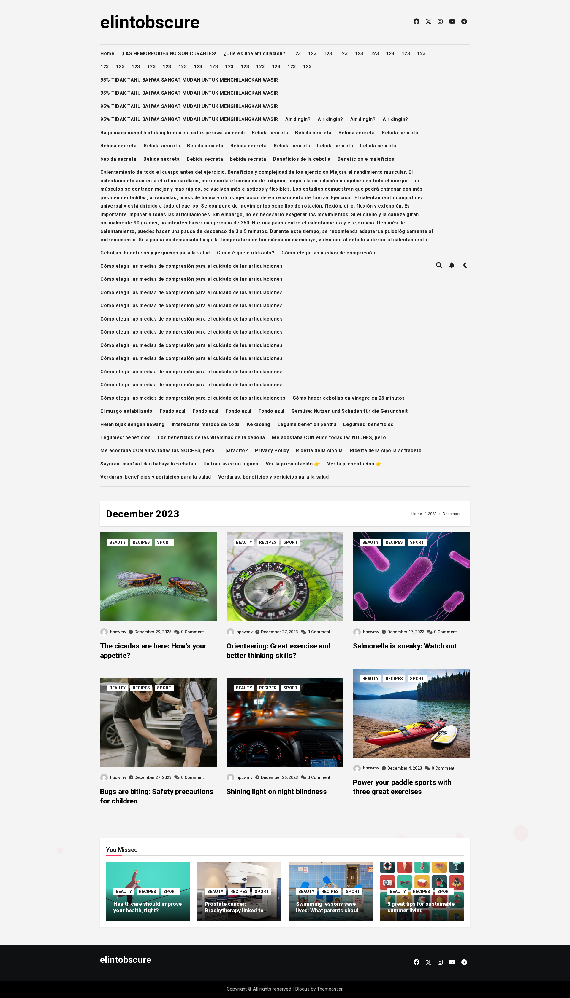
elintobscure (150, 22)
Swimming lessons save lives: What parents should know (329, 910)
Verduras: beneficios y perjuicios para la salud (155, 477)
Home (107, 53)
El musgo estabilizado (126, 411)
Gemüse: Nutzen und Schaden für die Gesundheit (350, 411)
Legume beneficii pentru (307, 424)
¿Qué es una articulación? (255, 53)
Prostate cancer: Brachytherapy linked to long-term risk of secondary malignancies (235, 913)
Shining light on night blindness (277, 791)
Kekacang (258, 424)
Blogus (302, 989)
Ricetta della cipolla (319, 450)
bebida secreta (335, 146)
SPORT (164, 542)
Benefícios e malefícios (366, 159)
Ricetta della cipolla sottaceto (386, 450)
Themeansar (329, 989)
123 (296, 53)
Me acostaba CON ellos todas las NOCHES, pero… (331, 437)
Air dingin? (298, 119)
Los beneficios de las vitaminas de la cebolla (211, 437)
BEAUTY (118, 542)
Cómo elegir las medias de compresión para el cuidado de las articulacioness (193, 398)
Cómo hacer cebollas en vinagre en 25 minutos (349, 398)
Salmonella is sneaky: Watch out (405, 646)
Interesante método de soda (206, 424)
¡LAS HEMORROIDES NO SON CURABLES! (168, 53)
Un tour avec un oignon (231, 464)
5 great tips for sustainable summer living (421, 907)
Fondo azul (173, 411)
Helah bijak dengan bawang (132, 424)
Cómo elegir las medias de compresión (328, 253)
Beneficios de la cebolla (301, 159)
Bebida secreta (270, 132)
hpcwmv (118, 631)
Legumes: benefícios (368, 424)
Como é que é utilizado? (246, 253)
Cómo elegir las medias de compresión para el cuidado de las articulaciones (191, 266)
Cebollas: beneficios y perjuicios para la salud (155, 253)
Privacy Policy (272, 450)
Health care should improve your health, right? (147, 907)
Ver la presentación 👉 (293, 464)
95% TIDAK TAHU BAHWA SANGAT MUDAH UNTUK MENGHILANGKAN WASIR (189, 80)
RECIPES (141, 542)
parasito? (236, 450)
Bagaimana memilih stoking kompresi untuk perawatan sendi (172, 132)
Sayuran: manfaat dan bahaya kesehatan (148, 464)
